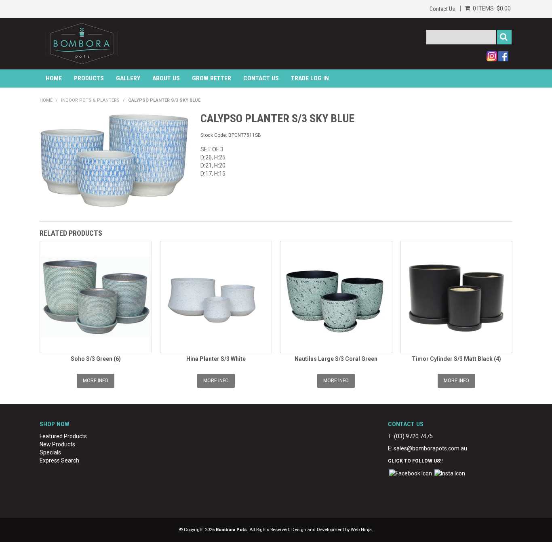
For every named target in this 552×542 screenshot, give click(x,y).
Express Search (59, 460)
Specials (50, 452)
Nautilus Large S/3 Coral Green (336, 359)
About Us (166, 78)
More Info (95, 380)
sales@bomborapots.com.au (430, 448)
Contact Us (442, 9)
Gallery (128, 78)
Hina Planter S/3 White (216, 359)
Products (89, 78)
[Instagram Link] (449, 473)
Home (54, 78)
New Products (57, 444)
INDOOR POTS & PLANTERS (90, 100)
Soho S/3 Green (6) (96, 359)
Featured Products (63, 436)
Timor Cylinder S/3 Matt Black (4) (456, 359)
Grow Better (211, 78)
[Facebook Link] (410, 473)
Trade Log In (310, 78)
